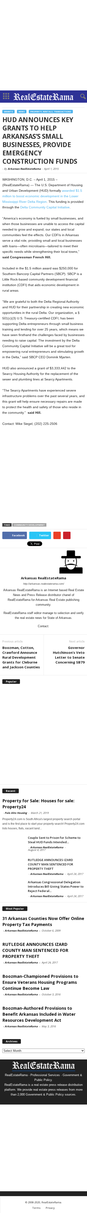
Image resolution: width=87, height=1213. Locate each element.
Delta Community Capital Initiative (45, 207)
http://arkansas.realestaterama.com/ (43, 583)
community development (29, 524)
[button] (80, 97)
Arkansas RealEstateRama (24, 168)
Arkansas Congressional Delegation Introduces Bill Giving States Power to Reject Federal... (56, 886)
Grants (8, 111)
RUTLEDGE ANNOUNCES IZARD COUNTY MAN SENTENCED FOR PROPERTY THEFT (50, 864)
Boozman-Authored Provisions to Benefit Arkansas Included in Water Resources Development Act (39, 1014)
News (22, 111)
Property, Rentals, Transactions (50, 111)
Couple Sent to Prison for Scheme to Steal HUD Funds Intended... (54, 840)
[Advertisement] (43, 45)
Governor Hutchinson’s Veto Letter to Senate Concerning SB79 (69, 654)
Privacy (50, 1208)
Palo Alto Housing (16, 813)
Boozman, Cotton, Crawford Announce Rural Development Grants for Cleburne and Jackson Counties (21, 657)
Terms (36, 1208)
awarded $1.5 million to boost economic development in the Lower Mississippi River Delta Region (42, 196)
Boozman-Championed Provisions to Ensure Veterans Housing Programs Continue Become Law (40, 982)
